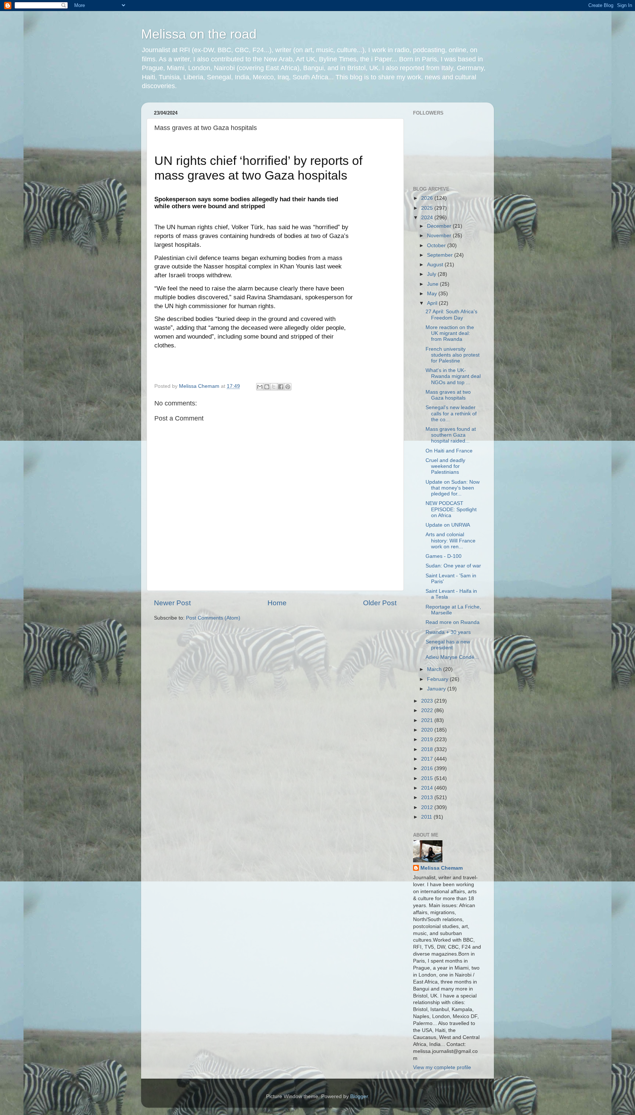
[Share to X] (273, 386)
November (440, 235)
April (433, 303)
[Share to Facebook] (280, 386)
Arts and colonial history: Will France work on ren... (451, 540)
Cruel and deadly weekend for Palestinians (445, 466)
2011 (427, 817)
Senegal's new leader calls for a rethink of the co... (451, 413)
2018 (427, 749)
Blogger (359, 1096)
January (437, 689)
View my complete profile (442, 1067)
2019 (427, 739)
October (437, 245)
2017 (427, 759)
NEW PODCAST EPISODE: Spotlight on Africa (451, 509)
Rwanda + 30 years (448, 632)
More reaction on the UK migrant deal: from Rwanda (450, 333)
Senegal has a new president (448, 644)
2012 (427, 807)
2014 (427, 788)
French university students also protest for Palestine (453, 355)
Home (277, 603)
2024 (427, 217)
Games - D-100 (444, 556)
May (432, 293)
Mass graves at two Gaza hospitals (448, 395)
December (440, 226)
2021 (427, 720)
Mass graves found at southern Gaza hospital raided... (451, 435)
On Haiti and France (449, 451)
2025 (427, 208)
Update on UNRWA (448, 525)
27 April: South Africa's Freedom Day (451, 314)
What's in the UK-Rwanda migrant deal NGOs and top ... (453, 376)
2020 (427, 730)
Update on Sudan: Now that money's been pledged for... (453, 488)
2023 (427, 701)
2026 (427, 198)
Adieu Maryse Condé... (452, 657)
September (440, 255)
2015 (427, 778)
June (433, 284)
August (436, 264)
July (432, 274)
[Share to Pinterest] (287, 386)
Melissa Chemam (441, 868)
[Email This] (259, 386)
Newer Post (172, 603)
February (438, 679)
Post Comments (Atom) (213, 618)
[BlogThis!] (266, 386)
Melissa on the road (198, 34)
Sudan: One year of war (453, 566)
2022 (427, 710)
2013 (427, 797)
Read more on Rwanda (453, 622)
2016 (427, 768)
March (435, 669)
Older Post (380, 603)
